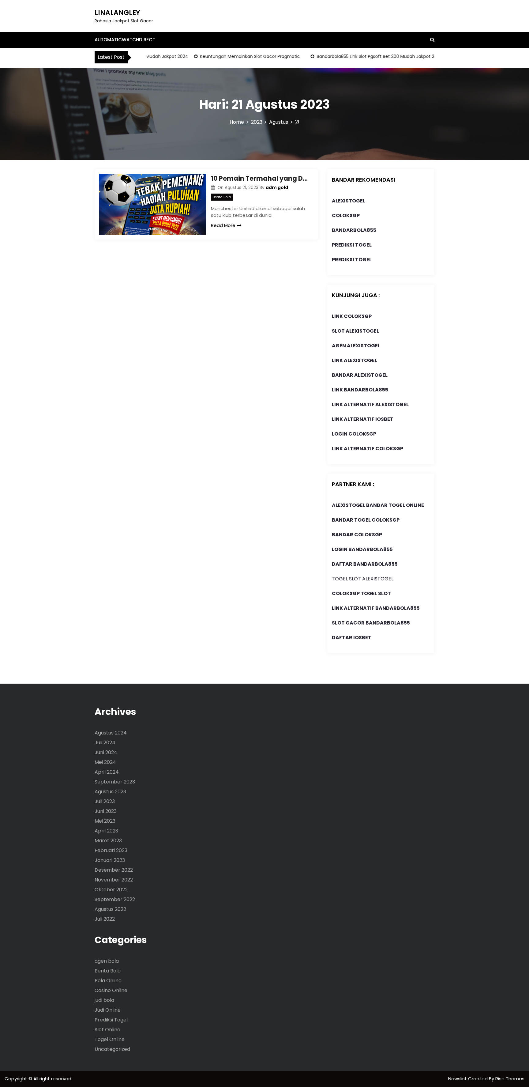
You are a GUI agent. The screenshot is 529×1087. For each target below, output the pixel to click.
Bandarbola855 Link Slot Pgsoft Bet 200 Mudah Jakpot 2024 (366, 56)
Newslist (458, 1078)
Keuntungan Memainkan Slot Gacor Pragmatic (237, 56)
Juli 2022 (105, 919)
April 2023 (106, 830)
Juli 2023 (105, 801)
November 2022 (114, 879)
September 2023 (115, 781)
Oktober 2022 (111, 889)
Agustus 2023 (110, 791)
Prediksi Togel (111, 1019)
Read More (223, 225)
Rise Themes (509, 1078)
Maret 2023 (108, 840)
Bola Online (108, 980)
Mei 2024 (105, 762)
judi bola (104, 1000)
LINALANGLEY (117, 12)
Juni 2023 (106, 811)
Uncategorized (112, 1049)
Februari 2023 (111, 850)
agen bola (107, 960)
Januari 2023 (110, 860)
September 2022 (115, 899)
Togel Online (110, 1039)
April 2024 (107, 772)
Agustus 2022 (110, 909)
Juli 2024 (105, 742)
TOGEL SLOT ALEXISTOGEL (362, 578)
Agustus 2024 (111, 732)
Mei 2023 (105, 821)
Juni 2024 (106, 752)
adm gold (277, 187)
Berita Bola (222, 196)
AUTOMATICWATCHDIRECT (125, 39)
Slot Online (107, 1029)
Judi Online (108, 1009)
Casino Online (111, 990)
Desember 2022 (114, 870)
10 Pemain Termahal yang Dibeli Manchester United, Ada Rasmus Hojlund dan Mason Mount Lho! (260, 178)
